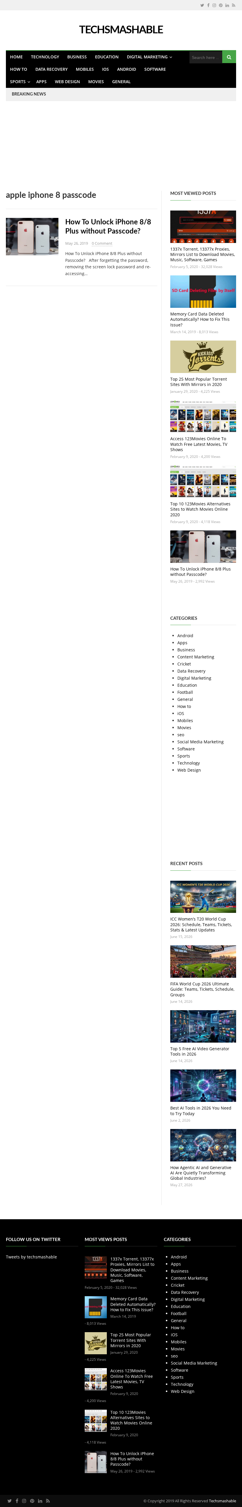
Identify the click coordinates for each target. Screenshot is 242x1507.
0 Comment (102, 243)
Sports (18, 81)
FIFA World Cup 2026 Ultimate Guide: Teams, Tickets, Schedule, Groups (202, 989)
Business (77, 57)
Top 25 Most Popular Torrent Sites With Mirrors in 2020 (198, 381)
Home (16, 57)
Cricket (184, 664)
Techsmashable (222, 1500)
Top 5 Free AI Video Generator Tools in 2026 (199, 1051)
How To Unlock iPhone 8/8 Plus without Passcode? (200, 571)
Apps (41, 81)
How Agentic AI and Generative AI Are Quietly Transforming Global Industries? (200, 1173)
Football (185, 692)
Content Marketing (195, 657)
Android (126, 69)
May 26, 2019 (76, 243)
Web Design (67, 81)
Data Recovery (51, 69)
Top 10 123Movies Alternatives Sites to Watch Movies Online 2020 (200, 509)
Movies (96, 81)
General (121, 81)
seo (180, 734)
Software (155, 69)
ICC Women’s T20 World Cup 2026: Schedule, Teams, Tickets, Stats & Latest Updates (201, 924)
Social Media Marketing (200, 742)
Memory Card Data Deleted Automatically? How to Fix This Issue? (200, 319)
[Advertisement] (121, 149)
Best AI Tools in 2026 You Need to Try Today (200, 1110)
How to (18, 69)
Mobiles (85, 69)
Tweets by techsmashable (31, 1257)
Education (107, 57)
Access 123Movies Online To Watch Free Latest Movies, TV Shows (198, 444)
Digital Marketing (147, 57)
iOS (105, 69)
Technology (45, 57)
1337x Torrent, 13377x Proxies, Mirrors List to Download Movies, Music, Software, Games (202, 254)
